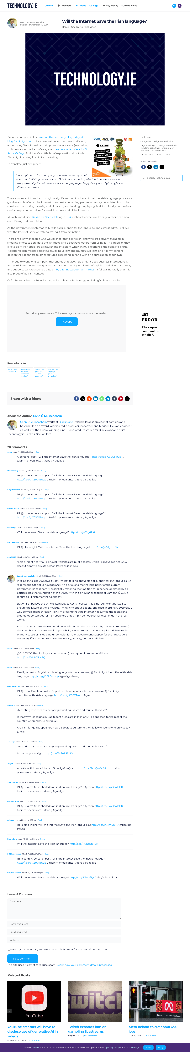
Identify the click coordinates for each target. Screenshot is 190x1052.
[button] (9, 1011)
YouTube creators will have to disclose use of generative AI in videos (30, 1002)
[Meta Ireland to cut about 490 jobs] (156, 1001)
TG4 (68, 217)
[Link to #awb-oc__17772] (174, 6)
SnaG (164, 150)
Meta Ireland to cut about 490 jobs (152, 1002)
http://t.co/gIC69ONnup (106, 456)
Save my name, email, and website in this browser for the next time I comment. (60, 949)
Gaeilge (155, 141)
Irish (176, 145)
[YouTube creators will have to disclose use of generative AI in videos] (34, 1001)
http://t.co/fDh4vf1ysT (83, 877)
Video (171, 141)
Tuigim (10, 763)
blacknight (12, 527)
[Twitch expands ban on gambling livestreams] (95, 1001)
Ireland (169, 145)
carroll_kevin (13, 508)
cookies (35, 1047)
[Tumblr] (114, 399)
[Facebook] (76, 399)
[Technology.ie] (22, 4)
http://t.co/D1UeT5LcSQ (31, 657)
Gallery (38, 1002)
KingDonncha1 (13, 490)
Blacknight (66, 422)
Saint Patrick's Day (164, 148)
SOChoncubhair (14, 854)
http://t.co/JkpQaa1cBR (92, 768)
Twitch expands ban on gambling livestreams (91, 1002)
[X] (83, 399)
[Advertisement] (161, 226)
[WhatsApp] (102, 399)
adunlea (10, 820)
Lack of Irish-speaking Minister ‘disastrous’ (39, 372)
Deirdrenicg (12, 471)
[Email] (127, 399)
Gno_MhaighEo (13, 686)
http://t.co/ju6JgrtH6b (83, 532)
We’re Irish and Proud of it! (13, 370)
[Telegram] (108, 399)
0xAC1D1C (11, 557)
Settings (135, 1047)
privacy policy (113, 1047)
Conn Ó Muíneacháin (33, 22)
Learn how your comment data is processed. (85, 964)
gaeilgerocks (13, 801)
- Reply (37, 452)
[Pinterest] (121, 399)
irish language (147, 148)
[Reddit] (89, 399)
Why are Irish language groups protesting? (53, 372)
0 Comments (34, 1040)
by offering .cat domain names (75, 269)
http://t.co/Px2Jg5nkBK (84, 843)
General (164, 141)
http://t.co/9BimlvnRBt (105, 824)
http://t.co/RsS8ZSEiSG (59, 753)
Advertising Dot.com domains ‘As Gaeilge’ (25, 372)
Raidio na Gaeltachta (45, 217)
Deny (160, 1047)
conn (9, 452)
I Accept (67, 321)
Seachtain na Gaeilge (150, 150)
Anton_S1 (11, 705)
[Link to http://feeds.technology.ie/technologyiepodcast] (180, 6)
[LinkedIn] (95, 399)
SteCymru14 (12, 782)
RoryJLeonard (13, 542)
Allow (148, 1047)
